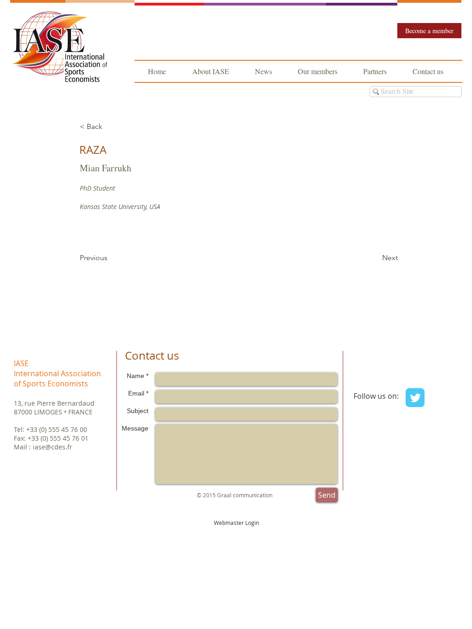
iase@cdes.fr (52, 447)
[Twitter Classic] (415, 397)
